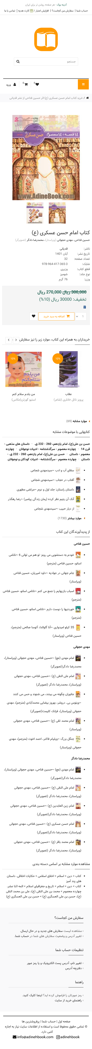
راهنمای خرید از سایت (68, 1000)
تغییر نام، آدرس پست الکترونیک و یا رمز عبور (54, 963)
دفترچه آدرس (73, 968)
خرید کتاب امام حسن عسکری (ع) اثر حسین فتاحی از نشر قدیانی (46, 98)
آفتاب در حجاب (65, 480)
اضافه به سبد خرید (54, 316)
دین (69, 876)
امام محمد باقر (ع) (63, 842)
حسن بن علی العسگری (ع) (22, 896)
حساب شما (82, 10)
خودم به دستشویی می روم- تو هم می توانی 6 (47, 555)
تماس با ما (9, 10)
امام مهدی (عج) (65, 658)
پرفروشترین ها (31, 1021)
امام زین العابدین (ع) (61, 805)
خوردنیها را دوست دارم (61, 609)
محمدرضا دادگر (35, 240)
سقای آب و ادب (65, 470)
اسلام (60, 876)
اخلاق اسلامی (46, 876)
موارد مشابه (80, 421)
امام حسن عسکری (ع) (61, 823)
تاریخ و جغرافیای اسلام (40, 886)
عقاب (68, 394)
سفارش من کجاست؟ (62, 10)
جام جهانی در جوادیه (62, 573)
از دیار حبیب (67, 508)
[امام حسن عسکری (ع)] (57, 213)
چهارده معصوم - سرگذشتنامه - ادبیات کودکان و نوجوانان (42, 459)
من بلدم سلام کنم (23, 394)
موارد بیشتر (74, 518)
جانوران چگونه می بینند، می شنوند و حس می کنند (44, 694)
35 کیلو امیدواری (64, 627)
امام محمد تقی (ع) (63, 720)
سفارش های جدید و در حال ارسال (42, 931)
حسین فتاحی (82, 240)
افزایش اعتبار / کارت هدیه (33, 10)
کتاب (78, 876)
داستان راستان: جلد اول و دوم (56, 489)
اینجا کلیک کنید (32, 995)
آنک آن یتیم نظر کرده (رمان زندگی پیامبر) (49, 499)
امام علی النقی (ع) (63, 676)
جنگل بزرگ (68, 738)
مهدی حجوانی (65, 240)
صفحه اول (64, 1021)
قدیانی (64, 248)
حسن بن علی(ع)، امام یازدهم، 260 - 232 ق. (62, 444)
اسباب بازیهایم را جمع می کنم (56, 591)
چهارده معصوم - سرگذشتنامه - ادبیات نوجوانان (47, 449)
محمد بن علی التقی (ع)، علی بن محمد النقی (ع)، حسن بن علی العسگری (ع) (43, 894)
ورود (9, 84)
